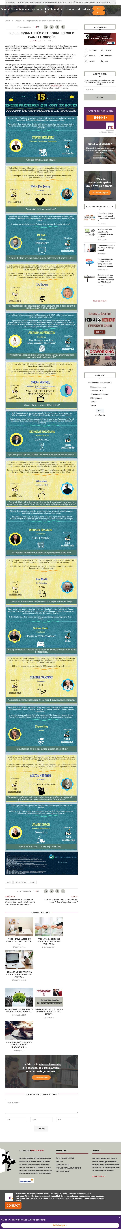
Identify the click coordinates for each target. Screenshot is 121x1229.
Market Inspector (56, 86)
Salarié (94, 402)
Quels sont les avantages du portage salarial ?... (19, 1010)
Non (98, 13)
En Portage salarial (56, 2)
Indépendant (97, 398)
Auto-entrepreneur (30, 2)
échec (8, 882)
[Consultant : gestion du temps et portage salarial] (90, 245)
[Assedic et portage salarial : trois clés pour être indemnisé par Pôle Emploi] (90, 275)
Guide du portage (62, 1165)
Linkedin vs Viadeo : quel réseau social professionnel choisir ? (106, 217)
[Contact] (100, 311)
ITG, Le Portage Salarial (65, 1158)
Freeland (59, 1161)
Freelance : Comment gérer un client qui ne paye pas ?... (49, 941)
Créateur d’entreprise (83, 2)
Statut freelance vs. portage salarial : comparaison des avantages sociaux (106, 262)
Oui (98, 8)
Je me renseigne (41, 1077)
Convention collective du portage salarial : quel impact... (49, 1011)
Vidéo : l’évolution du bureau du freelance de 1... (19, 941)
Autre (94, 405)
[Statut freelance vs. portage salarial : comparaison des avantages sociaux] (90, 259)
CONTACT (13, 1205)
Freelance (104, 2)
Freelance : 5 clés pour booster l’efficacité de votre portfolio (105, 233)
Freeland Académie (63, 1171)
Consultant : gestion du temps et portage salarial (106, 247)
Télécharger (59, 1225)
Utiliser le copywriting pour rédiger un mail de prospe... (19, 974)
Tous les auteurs (100, 301)
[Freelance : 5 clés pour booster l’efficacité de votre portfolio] (90, 229)
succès (32, 882)
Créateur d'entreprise (100, 394)
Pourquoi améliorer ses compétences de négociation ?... (19, 1044)
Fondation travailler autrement (68, 1168)
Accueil (7, 20)
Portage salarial (98, 391)
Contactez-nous (98, 1176)
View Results (100, 415)
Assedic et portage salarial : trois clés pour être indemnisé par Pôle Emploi (106, 278)
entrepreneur (20, 882)
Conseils (18, 20)
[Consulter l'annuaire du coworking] (100, 340)
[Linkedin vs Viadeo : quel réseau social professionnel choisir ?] (90, 213)
